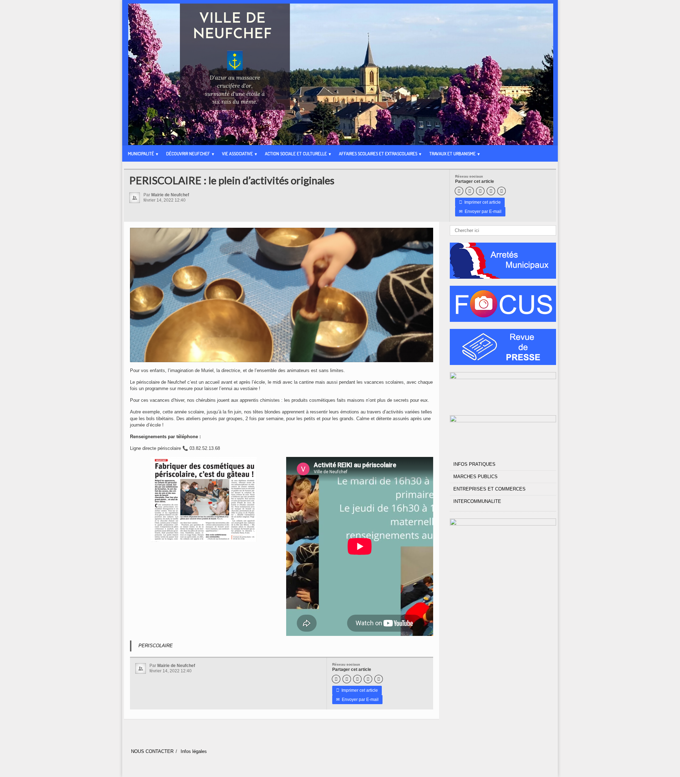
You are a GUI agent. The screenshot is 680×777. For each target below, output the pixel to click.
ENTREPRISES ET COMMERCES (489, 489)
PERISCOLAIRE (155, 645)
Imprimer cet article (480, 202)
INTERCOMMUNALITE (477, 501)
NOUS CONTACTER (152, 751)
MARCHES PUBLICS (475, 476)
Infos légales (194, 751)
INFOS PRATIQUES (474, 464)
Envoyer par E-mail (480, 211)
